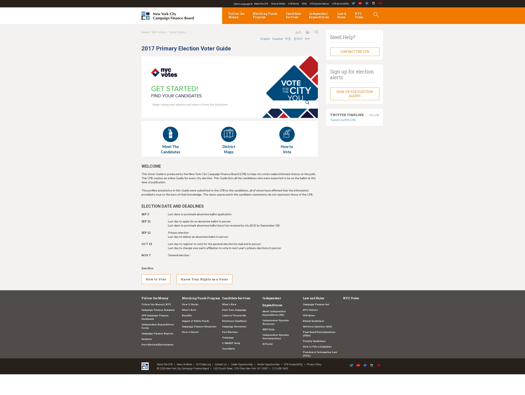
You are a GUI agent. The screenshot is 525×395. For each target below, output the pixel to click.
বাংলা (307, 38)
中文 (288, 38)
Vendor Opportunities (268, 364)
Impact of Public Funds (195, 321)
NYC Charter (310, 309)
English (265, 38)
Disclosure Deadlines (234, 321)
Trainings (228, 337)
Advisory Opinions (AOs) (317, 326)
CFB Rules (309, 315)
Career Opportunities (242, 364)
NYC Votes (359, 15)
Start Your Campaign (234, 309)
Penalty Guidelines (314, 341)
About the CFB (261, 3)
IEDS (304, 3)
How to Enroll (190, 332)
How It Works (190, 304)
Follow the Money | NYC (156, 304)
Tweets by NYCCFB (343, 120)
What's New (189, 309)
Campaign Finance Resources (199, 326)
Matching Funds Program (265, 15)
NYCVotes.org (203, 364)
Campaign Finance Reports (157, 333)
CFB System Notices (319, 3)
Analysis (147, 339)
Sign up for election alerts (355, 94)
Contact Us (221, 364)
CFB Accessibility (340, 3)
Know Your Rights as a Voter (204, 279)
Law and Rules (313, 298)
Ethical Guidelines (313, 321)
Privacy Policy (314, 364)
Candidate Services (293, 15)
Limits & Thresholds (234, 315)
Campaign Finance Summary (158, 309)
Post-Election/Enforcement (157, 344)
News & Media (278, 3)
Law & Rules (341, 15)
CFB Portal (293, 3)
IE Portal (267, 344)
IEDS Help (268, 329)
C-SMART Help (231, 343)
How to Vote (156, 279)
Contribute (228, 348)
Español (278, 38)
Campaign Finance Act (316, 304)
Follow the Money (236, 15)
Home (145, 32)
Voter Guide (177, 32)
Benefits (187, 315)
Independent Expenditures (319, 15)
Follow (374, 115)
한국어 (298, 38)
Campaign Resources (234, 326)
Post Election (230, 332)
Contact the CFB (354, 51)
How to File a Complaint (317, 346)
